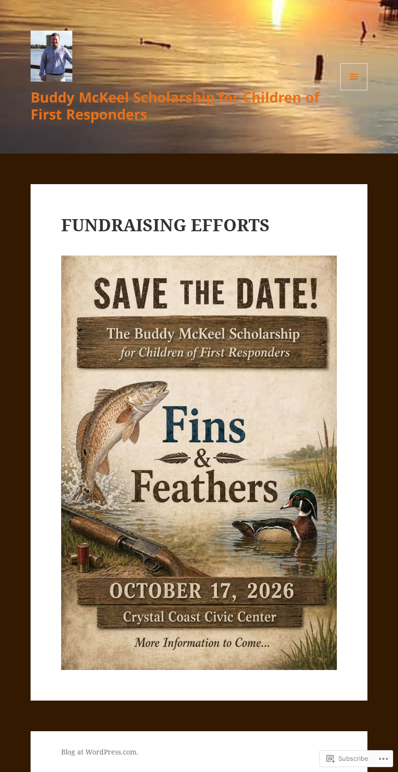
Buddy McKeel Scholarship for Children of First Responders (175, 105)
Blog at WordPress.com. (99, 751)
